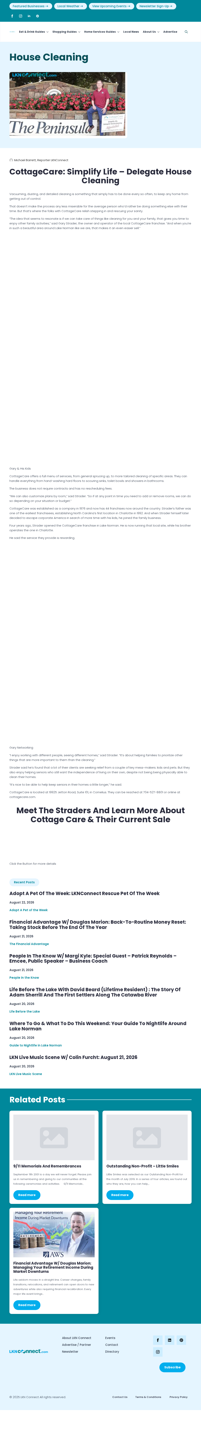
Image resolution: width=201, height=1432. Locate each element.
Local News (131, 32)
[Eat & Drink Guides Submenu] (46, 32)
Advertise (170, 32)
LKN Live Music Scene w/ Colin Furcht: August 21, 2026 (73, 1057)
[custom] (37, 16)
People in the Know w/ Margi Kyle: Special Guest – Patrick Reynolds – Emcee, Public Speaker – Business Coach (93, 958)
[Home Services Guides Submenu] (117, 32)
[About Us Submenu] (157, 32)
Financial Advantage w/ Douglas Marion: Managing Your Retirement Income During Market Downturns (53, 1267)
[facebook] (12, 16)
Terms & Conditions (148, 1397)
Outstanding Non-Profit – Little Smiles (142, 1166)
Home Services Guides (100, 32)
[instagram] (20, 16)
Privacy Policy (178, 1397)
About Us (149, 32)
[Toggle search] (186, 32)
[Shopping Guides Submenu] (78, 32)
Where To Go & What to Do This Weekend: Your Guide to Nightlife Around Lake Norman (97, 1026)
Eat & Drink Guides (32, 32)
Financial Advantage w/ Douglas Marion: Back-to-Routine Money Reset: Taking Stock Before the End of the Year (97, 925)
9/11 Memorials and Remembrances (47, 1166)
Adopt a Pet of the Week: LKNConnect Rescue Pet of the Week (84, 893)
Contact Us (119, 1397)
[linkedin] (29, 16)
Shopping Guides (64, 32)
